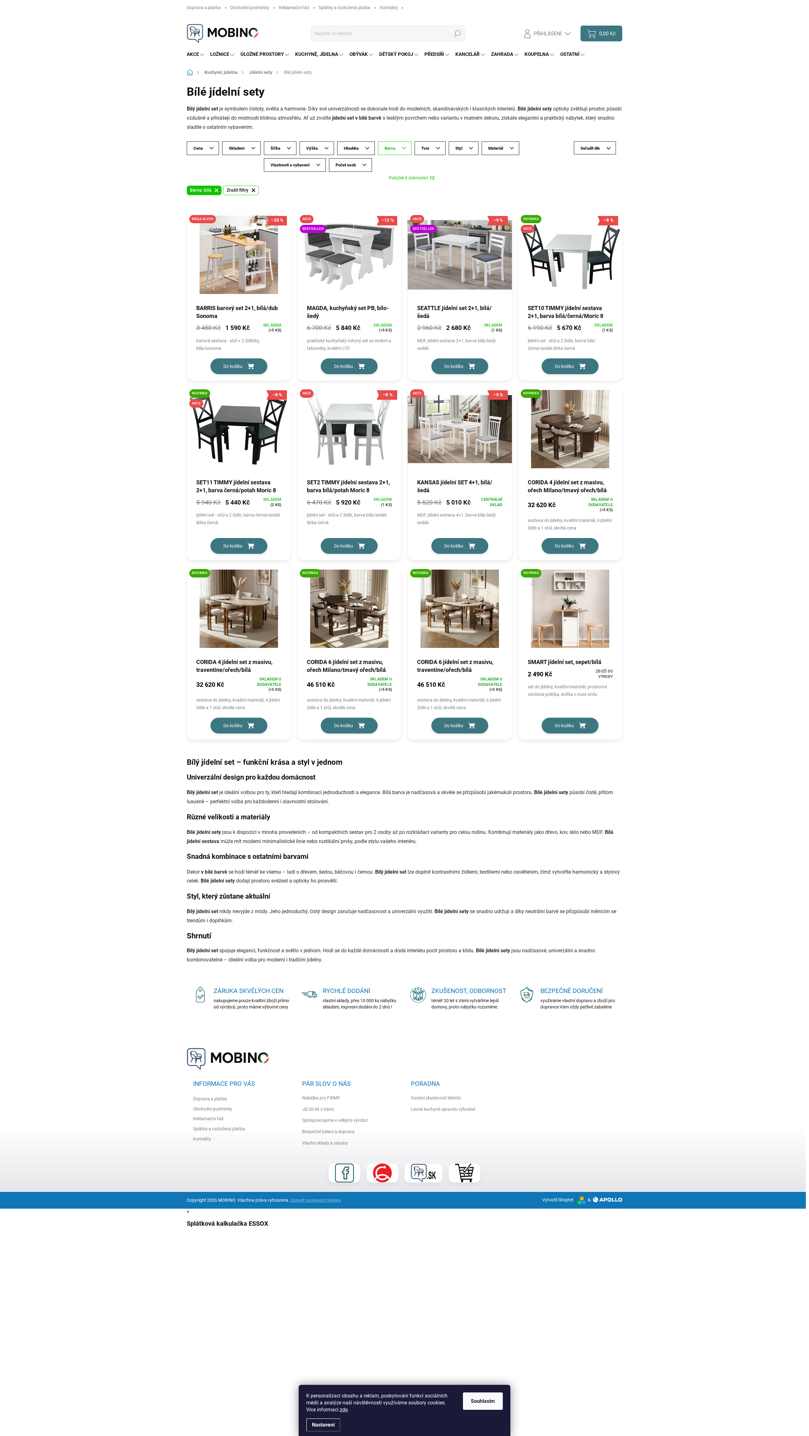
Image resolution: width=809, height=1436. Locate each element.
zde (344, 1410)
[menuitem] (196, 54)
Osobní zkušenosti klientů (436, 1097)
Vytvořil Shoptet (558, 1199)
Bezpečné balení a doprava (328, 1131)
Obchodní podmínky (249, 7)
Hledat (457, 33)
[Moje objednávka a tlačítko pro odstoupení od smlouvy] (464, 1173)
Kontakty (389, 7)
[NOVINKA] (570, 432)
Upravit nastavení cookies (315, 1200)
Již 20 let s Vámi (318, 1109)
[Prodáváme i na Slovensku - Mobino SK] (423, 1173)
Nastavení (323, 1425)
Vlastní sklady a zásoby (325, 1143)
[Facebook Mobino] (344, 1173)
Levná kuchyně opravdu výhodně (443, 1109)
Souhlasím (483, 1401)
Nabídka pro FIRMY (321, 1097)
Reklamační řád (294, 7)
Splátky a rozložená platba (344, 7)
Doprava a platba (204, 7)
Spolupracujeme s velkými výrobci (335, 1120)
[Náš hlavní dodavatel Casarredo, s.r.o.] (382, 1173)
